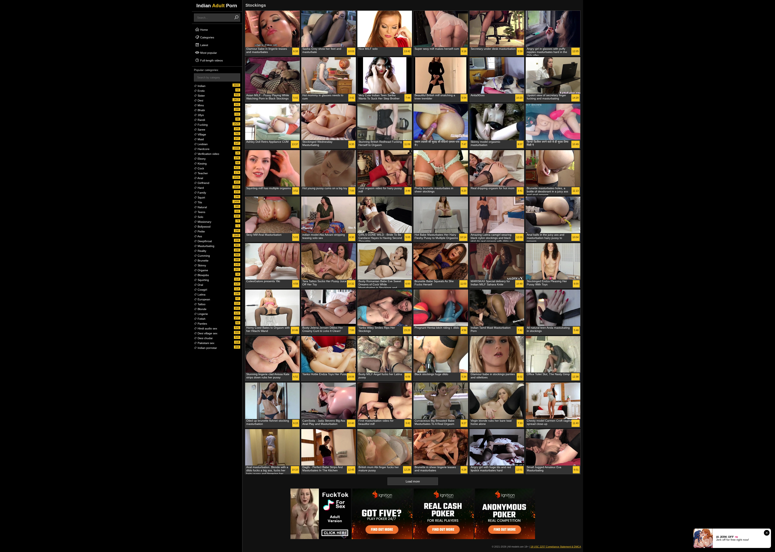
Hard (200, 187)
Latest (203, 45)
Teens (201, 212)
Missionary (204, 221)
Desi (200, 100)
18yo (200, 115)
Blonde (201, 309)
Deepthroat (204, 241)
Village (201, 134)
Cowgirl (202, 289)
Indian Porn (216, 5)
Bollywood (204, 226)
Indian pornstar (207, 347)
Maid (200, 139)
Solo (200, 216)
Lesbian (202, 144)
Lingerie (202, 314)
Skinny (201, 265)
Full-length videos (211, 60)
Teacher (202, 173)
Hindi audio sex (207, 328)
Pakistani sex (205, 343)
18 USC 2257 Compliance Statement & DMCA (555, 546)
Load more (413, 481)
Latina (201, 294)
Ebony (201, 158)
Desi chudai (205, 338)
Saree (201, 129)
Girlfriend (203, 183)
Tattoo (201, 304)
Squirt (201, 197)
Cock (200, 168)
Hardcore (203, 149)
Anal (200, 178)
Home (203, 29)
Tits (199, 202)
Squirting (203, 280)
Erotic (201, 90)
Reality (201, 250)
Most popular (208, 52)
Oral (200, 284)
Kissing (202, 163)
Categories (206, 37)
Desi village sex (207, 333)
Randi (201, 119)
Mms (200, 105)
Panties (202, 323)
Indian (201, 86)
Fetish (201, 318)
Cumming (203, 255)
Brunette (202, 260)
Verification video (208, 153)
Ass (199, 236)
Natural (202, 207)
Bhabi (201, 110)
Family (201, 192)
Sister (201, 95)
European (203, 299)
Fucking (202, 124)
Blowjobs (203, 275)
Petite (201, 231)
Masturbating (205, 246)
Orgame (202, 270)
